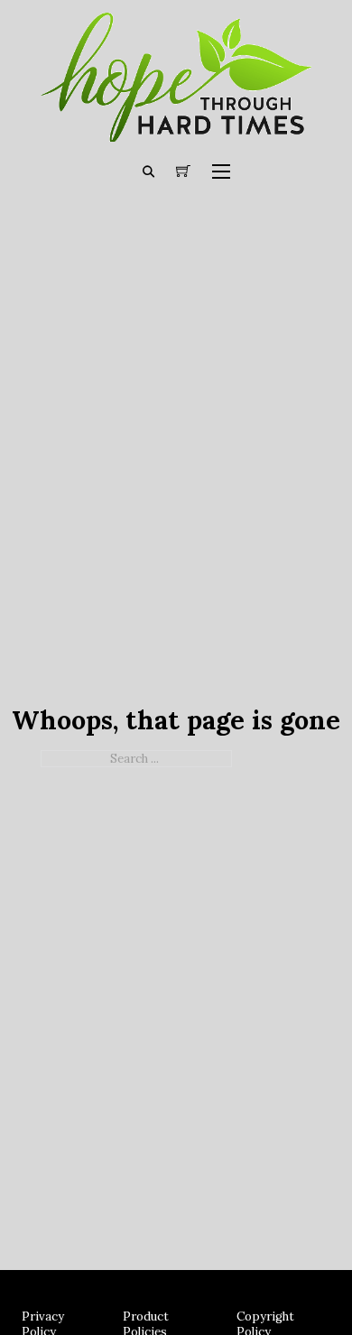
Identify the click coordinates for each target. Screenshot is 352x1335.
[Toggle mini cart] (183, 171)
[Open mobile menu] (221, 171)
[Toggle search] (149, 171)
